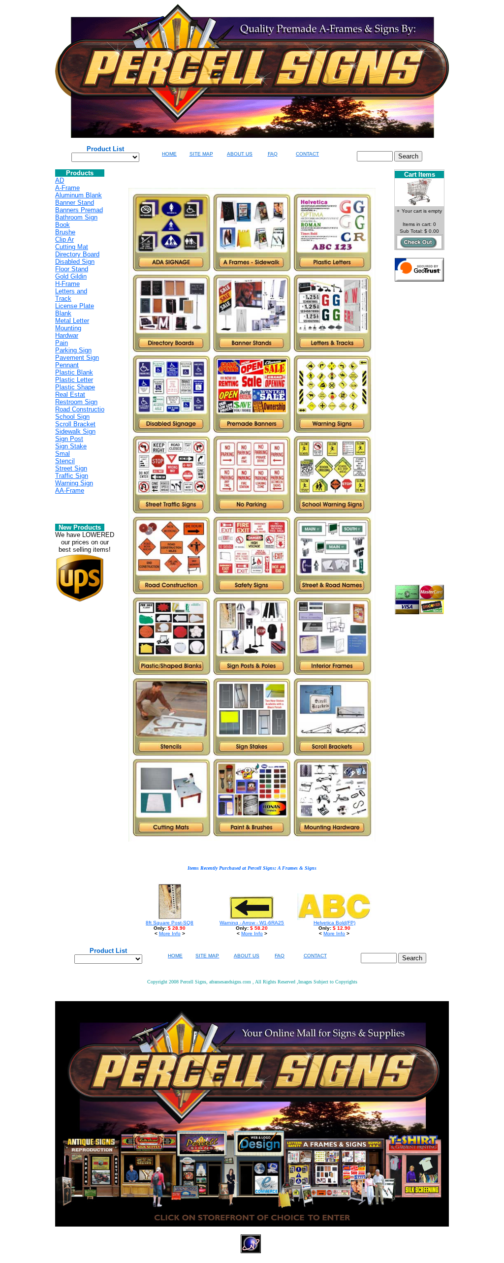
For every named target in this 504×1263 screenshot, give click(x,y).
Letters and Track (71, 294)
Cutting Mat (71, 247)
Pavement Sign (77, 357)
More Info (170, 933)
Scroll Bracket (75, 424)
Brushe (65, 232)
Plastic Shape (75, 387)
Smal (62, 453)
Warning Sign (74, 483)
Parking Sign (73, 350)
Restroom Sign (76, 402)
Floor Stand (71, 269)
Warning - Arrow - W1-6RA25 (252, 922)
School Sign (72, 416)
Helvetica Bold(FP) (334, 922)
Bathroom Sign (76, 217)
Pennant (67, 365)
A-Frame (67, 187)
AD (59, 180)
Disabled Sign (74, 261)
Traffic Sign (71, 475)
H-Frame (67, 283)
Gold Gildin (71, 276)
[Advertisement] (419, 437)
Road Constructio (79, 409)
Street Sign (71, 468)
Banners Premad (79, 210)
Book (62, 224)
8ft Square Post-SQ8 (169, 922)
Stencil (65, 461)
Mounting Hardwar (68, 331)
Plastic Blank (74, 372)
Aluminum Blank (78, 195)
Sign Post (69, 438)
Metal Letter (72, 320)
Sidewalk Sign (75, 431)
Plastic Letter (74, 379)
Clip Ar (64, 239)
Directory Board (77, 254)
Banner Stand (74, 202)
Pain (61, 343)
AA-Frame (69, 490)
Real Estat (70, 394)
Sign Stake (71, 446)
